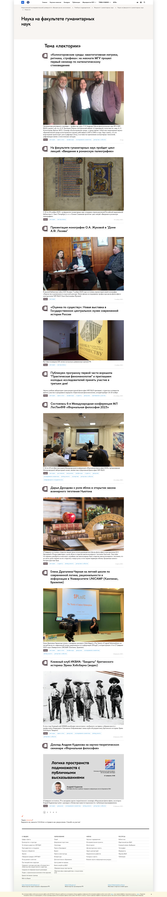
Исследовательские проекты (94, 842)
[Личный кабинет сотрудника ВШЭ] (141, 2)
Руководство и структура (29, 842)
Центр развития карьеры (61, 862)
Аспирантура (57, 856)
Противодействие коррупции (30, 862)
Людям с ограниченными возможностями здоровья (36, 872)
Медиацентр (122, 851)
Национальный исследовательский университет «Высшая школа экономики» (46, 7)
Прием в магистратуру (60, 854)
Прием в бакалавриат (60, 848)
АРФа (115, 2)
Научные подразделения (93, 839)
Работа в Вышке (26, 878)
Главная (44, 2)
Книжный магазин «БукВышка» (127, 845)
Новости (27, 9)
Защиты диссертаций (92, 851)
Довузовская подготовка (61, 842)
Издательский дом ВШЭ (125, 842)
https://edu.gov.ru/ (70, 885)
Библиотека (122, 839)
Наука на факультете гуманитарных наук (131, 7)
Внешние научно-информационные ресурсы (98, 859)
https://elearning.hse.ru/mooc (116, 885)
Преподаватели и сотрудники (30, 848)
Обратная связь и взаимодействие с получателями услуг (68, 871)
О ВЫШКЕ (25, 836)
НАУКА (88, 836)
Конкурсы (67, 2)
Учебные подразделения (83, 7)
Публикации (76, 2)
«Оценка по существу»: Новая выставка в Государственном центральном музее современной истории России (84, 310)
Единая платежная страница (30, 875)
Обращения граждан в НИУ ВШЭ (31, 856)
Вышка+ (56, 851)
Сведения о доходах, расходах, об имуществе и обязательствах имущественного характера (35, 866)
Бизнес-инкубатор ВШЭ (60, 865)
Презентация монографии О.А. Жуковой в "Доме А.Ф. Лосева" (83, 229)
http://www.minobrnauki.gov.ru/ (30, 885)
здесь (112, 894)
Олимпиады (57, 845)
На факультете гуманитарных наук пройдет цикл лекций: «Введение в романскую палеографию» (82, 149)
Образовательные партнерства (63, 868)
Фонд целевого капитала (29, 859)
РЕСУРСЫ (122, 836)
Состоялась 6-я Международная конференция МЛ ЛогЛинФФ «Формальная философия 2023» (84, 405)
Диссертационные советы (94, 848)
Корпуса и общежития (28, 851)
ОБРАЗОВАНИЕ (59, 836)
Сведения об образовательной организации (34, 869)
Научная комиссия (55, 2)
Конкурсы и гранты (91, 856)
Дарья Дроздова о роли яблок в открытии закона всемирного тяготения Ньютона (83, 489)
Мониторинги (90, 845)
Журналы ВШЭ (123, 854)
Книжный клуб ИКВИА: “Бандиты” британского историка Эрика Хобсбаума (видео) (82, 663)
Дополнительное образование (63, 859)
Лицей (56, 839)
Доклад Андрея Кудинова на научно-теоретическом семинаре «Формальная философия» (85, 746)
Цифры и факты (26, 839)
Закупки (24, 854)
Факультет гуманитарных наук (104, 7)
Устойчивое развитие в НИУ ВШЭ (31, 845)
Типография (122, 848)
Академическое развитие (93, 854)
